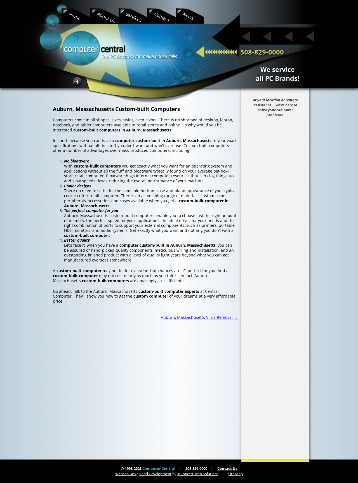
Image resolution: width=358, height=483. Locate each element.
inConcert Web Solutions (197, 473)
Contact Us (227, 468)
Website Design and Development (143, 473)
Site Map (235, 473)
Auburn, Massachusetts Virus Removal (199, 317)
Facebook (77, 81)
